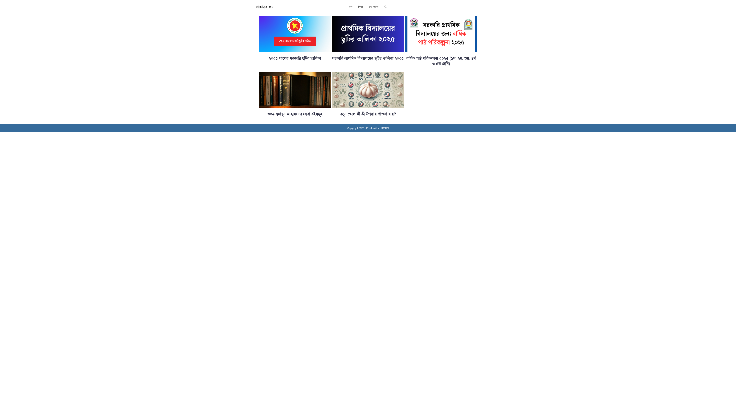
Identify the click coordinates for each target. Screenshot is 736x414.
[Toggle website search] (385, 7)
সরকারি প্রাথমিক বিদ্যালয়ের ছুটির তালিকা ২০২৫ (368, 58)
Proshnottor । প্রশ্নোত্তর (377, 128)
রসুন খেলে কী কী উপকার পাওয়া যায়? (368, 114)
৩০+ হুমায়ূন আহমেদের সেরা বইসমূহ (295, 114)
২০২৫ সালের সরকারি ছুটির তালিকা (295, 58)
